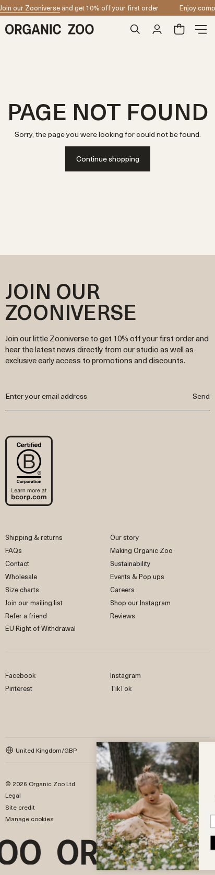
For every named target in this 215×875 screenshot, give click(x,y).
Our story (124, 537)
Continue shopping (107, 158)
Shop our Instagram (140, 602)
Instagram (125, 675)
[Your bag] (179, 29)
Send (201, 395)
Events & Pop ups (137, 576)
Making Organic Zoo (141, 550)
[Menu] (201, 29)
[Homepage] (64, 29)
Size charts (22, 589)
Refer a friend (26, 615)
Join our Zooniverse (30, 8)
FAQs (13, 550)
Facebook (20, 675)
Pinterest (18, 688)
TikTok (121, 688)
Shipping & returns (34, 537)
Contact (17, 563)
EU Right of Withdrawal (40, 628)
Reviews (122, 615)
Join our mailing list (34, 602)
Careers (122, 589)
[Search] (135, 29)
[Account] (157, 29)
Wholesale (21, 576)
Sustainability (130, 563)
